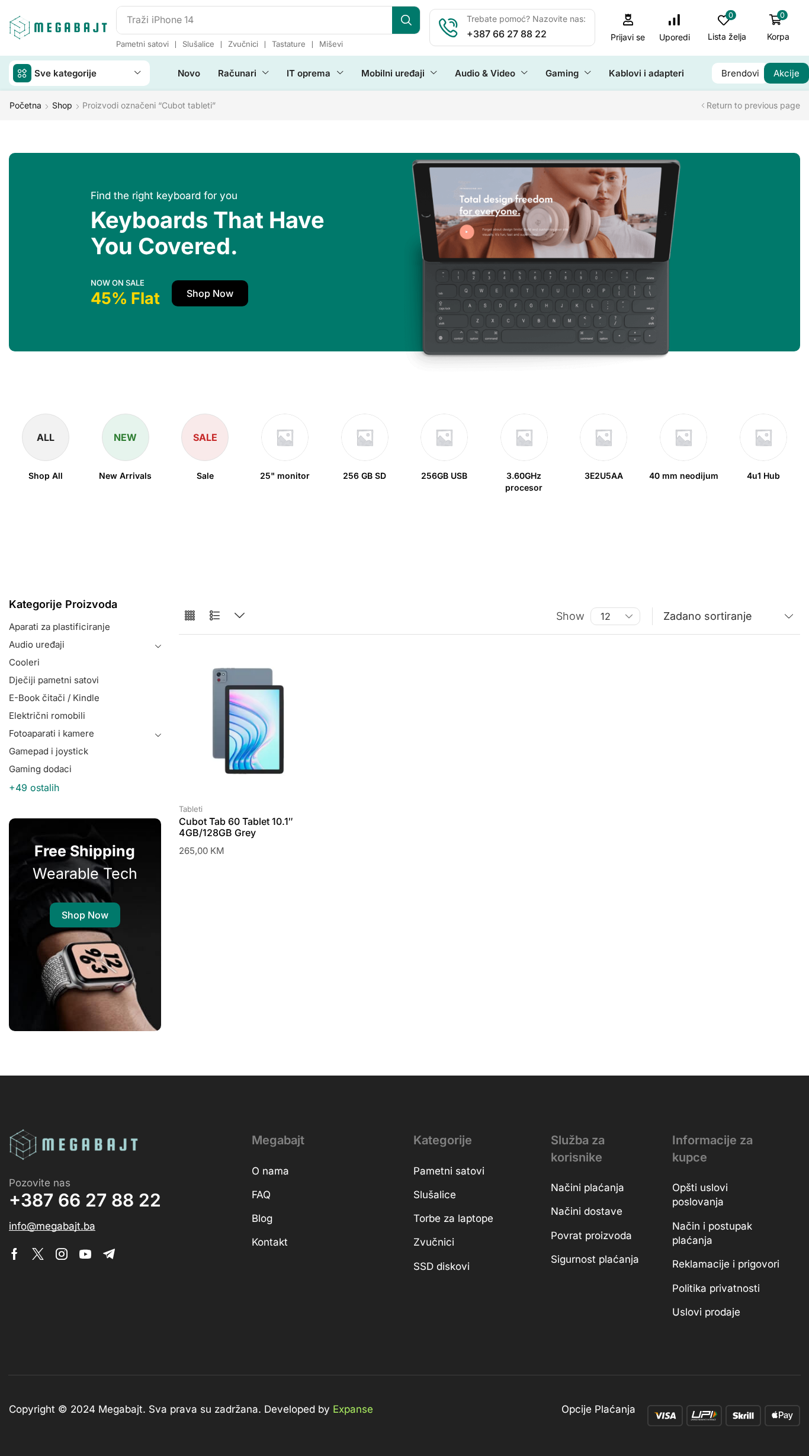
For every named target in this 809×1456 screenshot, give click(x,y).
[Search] (406, 20)
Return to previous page (753, 105)
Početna (25, 105)
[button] (628, 27)
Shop (62, 105)
